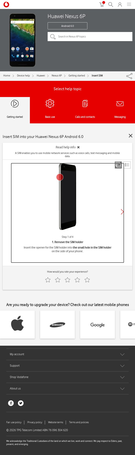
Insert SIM (97, 75)
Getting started (77, 75)
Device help (23, 75)
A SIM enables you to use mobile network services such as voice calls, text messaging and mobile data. (67, 154)
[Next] (122, 211)
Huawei (41, 75)
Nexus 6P (57, 75)
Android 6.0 (67, 26)
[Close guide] (130, 135)
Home (6, 75)
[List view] (127, 165)
